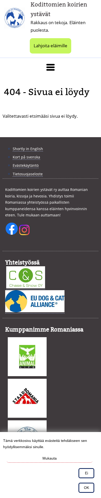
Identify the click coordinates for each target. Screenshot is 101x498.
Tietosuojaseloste (28, 173)
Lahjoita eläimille (50, 46)
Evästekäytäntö (26, 165)
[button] (50, 67)
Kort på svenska (26, 157)
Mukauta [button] (49, 458)
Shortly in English (28, 148)
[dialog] (50, 465)
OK (86, 488)
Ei (86, 473)
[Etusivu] (17, 17)
